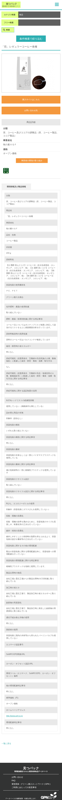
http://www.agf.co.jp (14, 716)
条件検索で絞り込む (31, 38)
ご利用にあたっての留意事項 (24, 787)
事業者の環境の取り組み (31, 160)
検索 (8, 30)
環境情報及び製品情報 (16, 187)
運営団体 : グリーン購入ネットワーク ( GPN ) (31, 784)
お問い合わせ (17, 777)
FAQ (13, 780)
